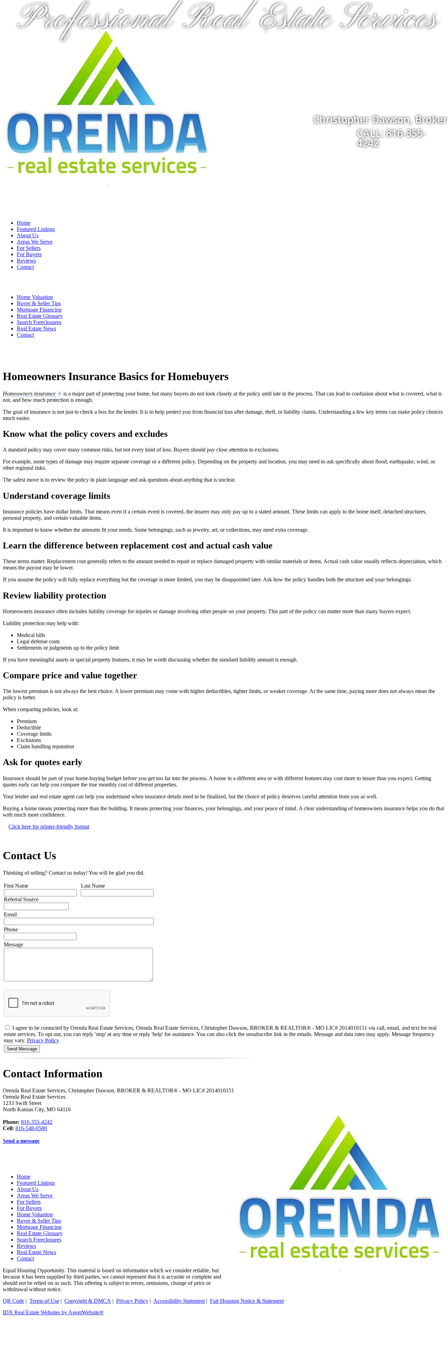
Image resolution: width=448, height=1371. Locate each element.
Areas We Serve (34, 242)
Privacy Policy (43, 1040)
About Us (27, 235)
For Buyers (29, 254)
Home (23, 223)
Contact (25, 267)
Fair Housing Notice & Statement (247, 1301)
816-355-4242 (36, 1122)
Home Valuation (35, 297)
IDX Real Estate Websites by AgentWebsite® (53, 1312)
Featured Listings (36, 229)
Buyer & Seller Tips (39, 303)
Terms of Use (44, 1301)
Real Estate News (36, 328)
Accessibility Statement (179, 1301)
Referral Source (21, 899)
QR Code (13, 1301)
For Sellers (29, 248)
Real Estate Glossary (40, 316)
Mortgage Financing (39, 310)
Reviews (26, 261)
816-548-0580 (31, 1128)
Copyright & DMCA (87, 1301)
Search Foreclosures (39, 322)
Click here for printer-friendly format (48, 827)
